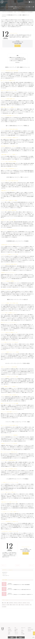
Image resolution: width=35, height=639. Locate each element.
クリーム (28, 602)
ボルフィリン (20, 602)
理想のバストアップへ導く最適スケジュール (17, 57)
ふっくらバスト (4, 606)
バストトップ (3, 604)
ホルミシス (14, 604)
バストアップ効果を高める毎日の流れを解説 (18, 58)
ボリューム (22, 604)
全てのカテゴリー (5, 572)
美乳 (10, 604)
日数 (2, 602)
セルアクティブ (11, 602)
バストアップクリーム (6, 575)
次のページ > (31, 565)
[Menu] (34, 2)
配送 (7, 602)
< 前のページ (3, 565)
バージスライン (27, 604)
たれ (17, 604)
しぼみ (19, 604)
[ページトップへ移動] (33, 637)
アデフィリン (15, 602)
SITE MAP (29, 630)
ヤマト (5, 602)
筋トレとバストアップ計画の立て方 (17, 60)
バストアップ (4, 573)
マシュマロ (8, 604)
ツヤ (30, 604)
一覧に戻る (17, 565)
